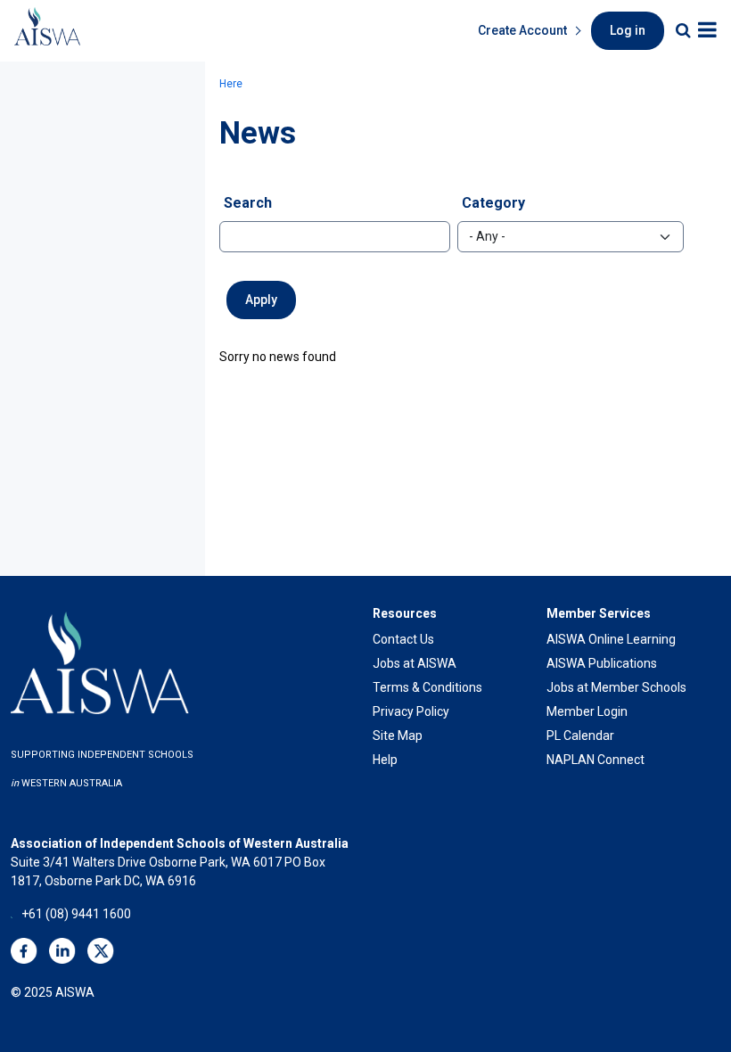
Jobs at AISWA (414, 663)
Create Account (522, 30)
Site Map (398, 735)
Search (248, 202)
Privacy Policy (411, 711)
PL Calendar (580, 735)
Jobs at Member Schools (616, 687)
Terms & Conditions (427, 687)
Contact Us (403, 639)
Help (385, 759)
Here (230, 84)
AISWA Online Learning (611, 639)
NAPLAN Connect (595, 759)
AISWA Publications (601, 663)
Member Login (587, 711)
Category (493, 202)
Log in (627, 30)
